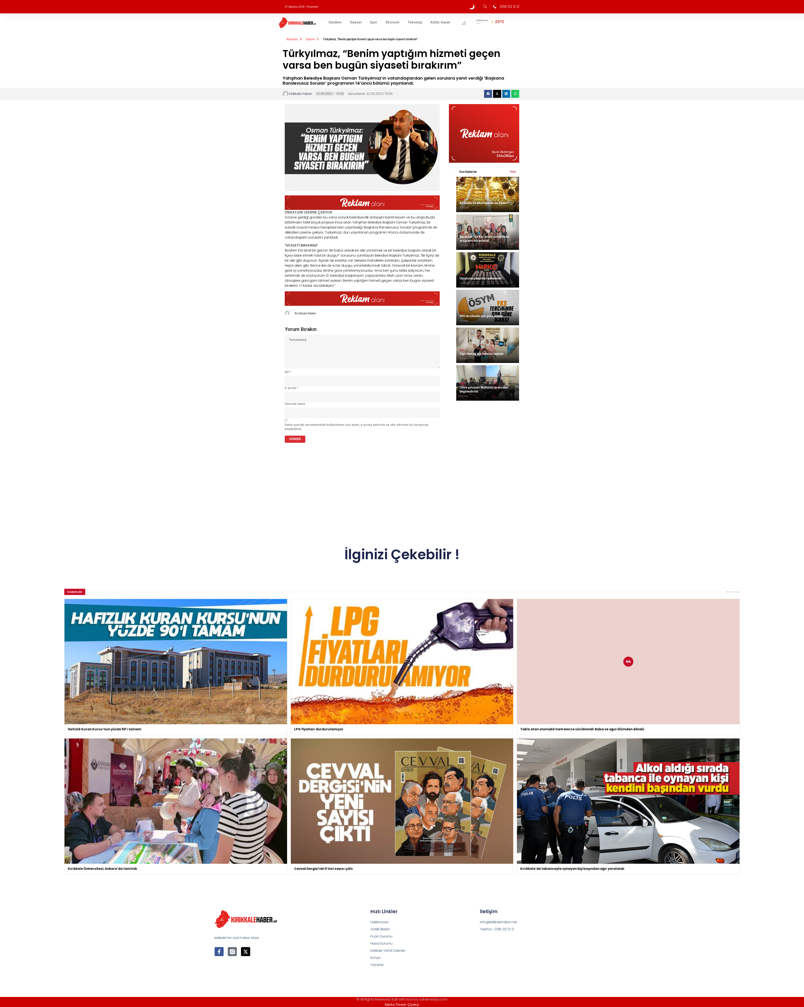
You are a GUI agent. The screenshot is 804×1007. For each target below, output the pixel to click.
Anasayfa (292, 39)
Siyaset (356, 22)
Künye (375, 957)
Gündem (335, 22)
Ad (288, 372)
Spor (373, 22)
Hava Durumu (381, 943)
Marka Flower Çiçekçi (402, 1004)
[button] (488, 94)
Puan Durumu (381, 936)
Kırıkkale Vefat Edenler (387, 950)
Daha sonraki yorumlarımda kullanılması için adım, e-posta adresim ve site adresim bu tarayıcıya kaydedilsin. (356, 427)
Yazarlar (377, 964)
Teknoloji (415, 22)
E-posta (292, 388)
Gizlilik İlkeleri (380, 929)
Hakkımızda (379, 922)
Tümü (513, 172)
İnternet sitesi (295, 404)
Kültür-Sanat (440, 22)
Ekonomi (392, 22)
